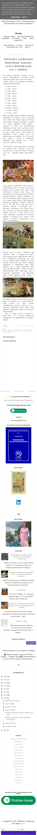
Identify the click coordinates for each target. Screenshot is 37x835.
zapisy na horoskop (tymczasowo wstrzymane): (18, 400)
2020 (5, 695)
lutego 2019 (9, 723)
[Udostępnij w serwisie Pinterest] (32, 326)
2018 (5, 730)
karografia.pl (31, 833)
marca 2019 (9, 710)
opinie (24, 38)
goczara (17, 772)
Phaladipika (17, 766)
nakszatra (17, 750)
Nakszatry (21, 590)
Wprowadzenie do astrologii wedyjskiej (18, 650)
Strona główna (9, 36)
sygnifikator (7, 332)
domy (14, 331)
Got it (24, 17)
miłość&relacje (28, 331)
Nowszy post (5, 391)
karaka (19, 331)
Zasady (31, 38)
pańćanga (18, 780)
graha (18, 774)
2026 (5, 676)
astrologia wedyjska (14, 329)
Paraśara (18, 755)
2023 (5, 686)
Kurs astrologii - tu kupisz (13, 45)
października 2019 (11, 701)
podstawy (17, 741)
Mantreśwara (17, 763)
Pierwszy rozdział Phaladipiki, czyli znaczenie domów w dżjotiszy (22, 574)
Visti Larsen (18, 747)
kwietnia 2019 (10, 707)
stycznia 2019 (9, 726)
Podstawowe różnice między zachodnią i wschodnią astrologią (22, 557)
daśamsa (17, 769)
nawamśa (17, 758)
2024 (5, 683)
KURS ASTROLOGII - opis (15, 47)
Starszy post (32, 391)
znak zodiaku (17, 761)
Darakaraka (7, 331)
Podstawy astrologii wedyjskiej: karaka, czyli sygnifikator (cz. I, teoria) (22, 605)
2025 (5, 680)
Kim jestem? (16, 38)
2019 (5, 698)
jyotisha (17, 744)
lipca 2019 (8, 704)
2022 (5, 689)
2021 (5, 692)
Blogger (22, 823)
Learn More (15, 17)
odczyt (27, 47)
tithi (17, 783)
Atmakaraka (29, 329)
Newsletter (19, 40)
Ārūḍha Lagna (21, 621)
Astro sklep (29, 45)
